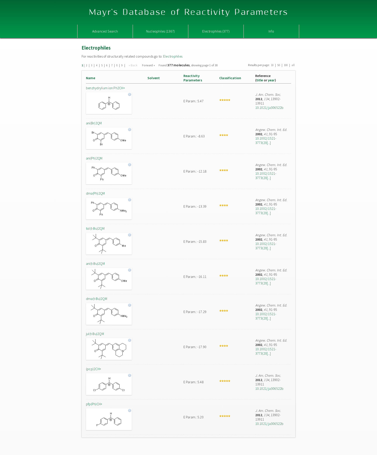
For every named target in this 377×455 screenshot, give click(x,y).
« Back (133, 65)
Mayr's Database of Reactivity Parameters (188, 12)
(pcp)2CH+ (93, 369)
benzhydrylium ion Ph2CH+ (105, 88)
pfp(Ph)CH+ (94, 404)
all (293, 65)
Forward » (148, 65)
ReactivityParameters (192, 78)
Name (90, 78)
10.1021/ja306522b (269, 107)
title (259, 80)
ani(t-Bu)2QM (95, 263)
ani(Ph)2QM (94, 158)
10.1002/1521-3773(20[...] (265, 140)
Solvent (153, 78)
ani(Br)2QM (94, 123)
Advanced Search (105, 31)
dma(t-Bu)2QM (96, 298)
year (271, 80)
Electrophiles (172, 56)
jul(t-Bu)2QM (95, 334)
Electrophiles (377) (216, 31)
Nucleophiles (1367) (160, 31)
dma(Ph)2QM (95, 193)
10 (272, 65)
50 (278, 65)
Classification (230, 78)
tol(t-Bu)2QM (95, 228)
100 (286, 65)
